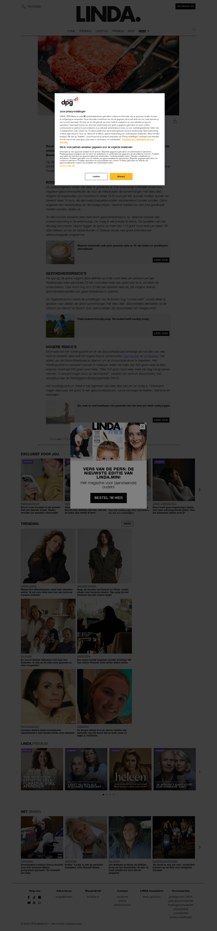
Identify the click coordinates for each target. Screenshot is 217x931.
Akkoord (121, 176)
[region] (110, 139)
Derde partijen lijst (67, 166)
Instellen (96, 176)
